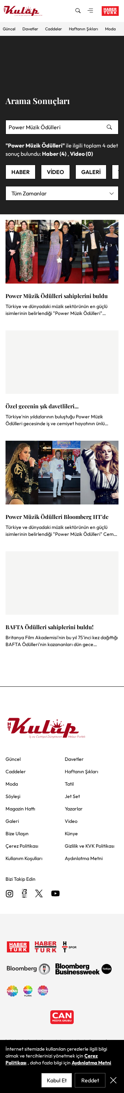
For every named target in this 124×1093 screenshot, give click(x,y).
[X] (39, 894)
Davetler (30, 28)
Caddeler (53, 28)
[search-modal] (77, 11)
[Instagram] (10, 894)
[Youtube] (55, 894)
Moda (110, 28)
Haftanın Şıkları (83, 28)
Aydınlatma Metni (91, 1063)
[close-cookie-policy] (113, 1080)
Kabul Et (57, 1080)
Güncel (9, 28)
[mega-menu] (90, 11)
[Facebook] (24, 894)
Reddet (90, 1080)
